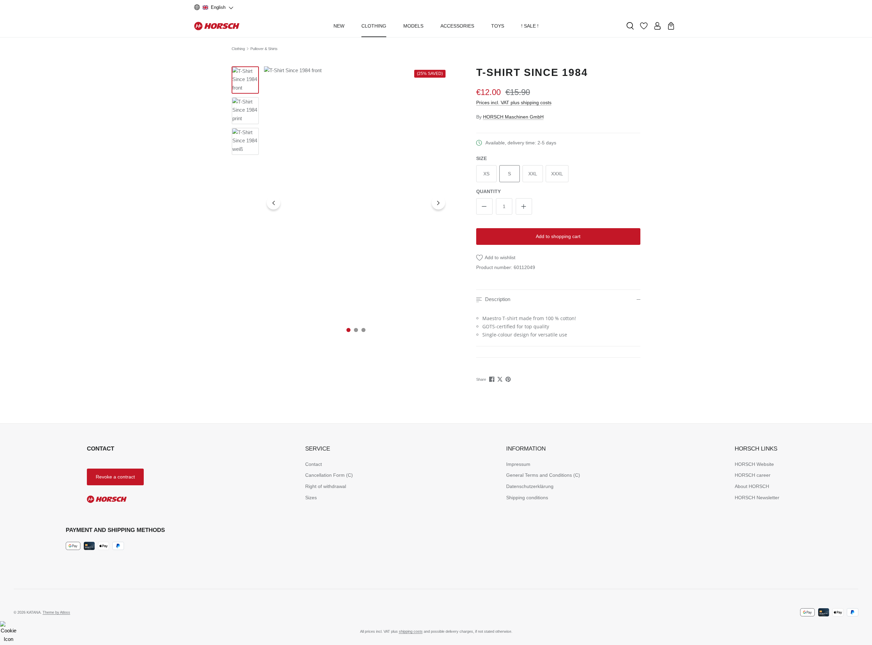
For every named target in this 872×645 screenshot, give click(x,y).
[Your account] (657, 26)
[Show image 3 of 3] (363, 330)
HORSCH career (752, 475)
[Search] (630, 26)
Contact (313, 464)
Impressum (518, 464)
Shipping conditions (527, 497)
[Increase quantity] (524, 206)
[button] (558, 299)
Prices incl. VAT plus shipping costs (513, 102)
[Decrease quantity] (484, 206)
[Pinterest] (508, 379)
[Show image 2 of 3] (356, 330)
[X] (500, 379)
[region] (340, 202)
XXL (532, 173)
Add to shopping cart (558, 236)
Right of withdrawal (325, 486)
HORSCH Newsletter (757, 497)
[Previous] (273, 202)
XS (486, 173)
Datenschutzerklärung (530, 486)
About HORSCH (752, 486)
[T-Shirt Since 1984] (356, 202)
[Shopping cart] (671, 26)
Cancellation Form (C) (329, 475)
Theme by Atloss (56, 612)
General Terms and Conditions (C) (543, 475)
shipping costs (411, 631)
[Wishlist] (644, 26)
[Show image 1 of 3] (348, 330)
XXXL (557, 173)
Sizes (311, 497)
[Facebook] (492, 379)
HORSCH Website (754, 464)
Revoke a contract (115, 476)
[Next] (438, 202)
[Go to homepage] (216, 25)
